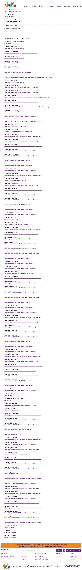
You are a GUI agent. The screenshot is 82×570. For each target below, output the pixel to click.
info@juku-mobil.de (9, 30)
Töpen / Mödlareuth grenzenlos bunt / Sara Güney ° (17, 224)
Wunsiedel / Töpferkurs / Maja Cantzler (14, 48)
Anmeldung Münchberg (41, 558)
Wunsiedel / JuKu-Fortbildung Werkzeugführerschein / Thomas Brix (21, 234)
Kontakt (72, 561)
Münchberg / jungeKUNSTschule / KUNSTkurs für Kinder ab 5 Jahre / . (21, 141)
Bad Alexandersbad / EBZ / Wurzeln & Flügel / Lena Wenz (18, 273)
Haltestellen (24, 556)
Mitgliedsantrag (74, 556)
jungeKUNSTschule (39, 556)
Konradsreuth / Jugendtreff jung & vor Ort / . (15, 180)
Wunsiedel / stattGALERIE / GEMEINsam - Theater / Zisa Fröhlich (20, 151)
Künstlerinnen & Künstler (7, 556)
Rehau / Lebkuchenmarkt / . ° (11, 473)
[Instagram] (67, 550)
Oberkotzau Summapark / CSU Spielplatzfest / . (16, 111)
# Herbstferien (8, 400)
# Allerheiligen (8, 395)
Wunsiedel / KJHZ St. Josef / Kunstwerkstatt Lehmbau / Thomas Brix (21, 87)
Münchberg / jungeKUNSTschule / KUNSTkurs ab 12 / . (17, 160)
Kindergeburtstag (5, 558)
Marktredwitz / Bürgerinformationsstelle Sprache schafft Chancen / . (21, 405)
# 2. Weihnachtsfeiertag (10, 537)
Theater (59, 6)
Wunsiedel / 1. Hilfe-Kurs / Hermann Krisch (15, 126)
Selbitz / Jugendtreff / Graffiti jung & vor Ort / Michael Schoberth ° (20, 53)
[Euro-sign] (80, 6)
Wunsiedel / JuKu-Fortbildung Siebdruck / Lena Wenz (17, 429)
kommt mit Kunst (5, 555)
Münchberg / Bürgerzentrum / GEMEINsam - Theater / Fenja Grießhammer (22, 136)
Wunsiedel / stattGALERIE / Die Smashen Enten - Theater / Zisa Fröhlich (21, 156)
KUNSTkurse (50, 6)
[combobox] (36, 550)
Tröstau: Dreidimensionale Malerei (12, 11)
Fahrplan (33, 6)
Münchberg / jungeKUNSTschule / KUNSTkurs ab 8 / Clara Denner (20, 170)
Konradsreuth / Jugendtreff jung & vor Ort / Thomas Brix (18, 131)
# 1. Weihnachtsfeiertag (10, 532)
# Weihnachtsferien (9, 527)
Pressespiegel (59, 555)
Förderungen (59, 553)
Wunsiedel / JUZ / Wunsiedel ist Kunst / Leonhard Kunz (18, 63)
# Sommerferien (8, 43)
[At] (73, 6)
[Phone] (78, 6)
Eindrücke (42, 6)
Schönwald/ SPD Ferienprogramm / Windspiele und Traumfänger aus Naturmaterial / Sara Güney (28, 77)
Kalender (23, 555)
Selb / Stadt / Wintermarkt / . (11, 410)
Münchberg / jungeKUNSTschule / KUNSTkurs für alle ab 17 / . (19, 165)
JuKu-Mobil (25, 6)
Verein (71, 555)
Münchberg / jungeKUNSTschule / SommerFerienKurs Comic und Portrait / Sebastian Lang (26, 97)
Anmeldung (67, 6)
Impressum (72, 559)
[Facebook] (64, 550)
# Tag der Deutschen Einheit (11, 219)
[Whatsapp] (75, 6)
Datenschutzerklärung (75, 558)
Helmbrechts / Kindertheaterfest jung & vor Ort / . (16, 454)
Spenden (72, 553)
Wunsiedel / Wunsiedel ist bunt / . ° (13, 434)
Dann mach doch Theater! (41, 559)
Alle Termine (24, 558)
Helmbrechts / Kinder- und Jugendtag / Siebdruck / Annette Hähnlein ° (21, 116)
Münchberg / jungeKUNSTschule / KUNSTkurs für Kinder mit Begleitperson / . (23, 146)
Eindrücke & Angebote (40, 553)
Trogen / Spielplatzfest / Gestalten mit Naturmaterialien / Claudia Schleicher (23, 121)
